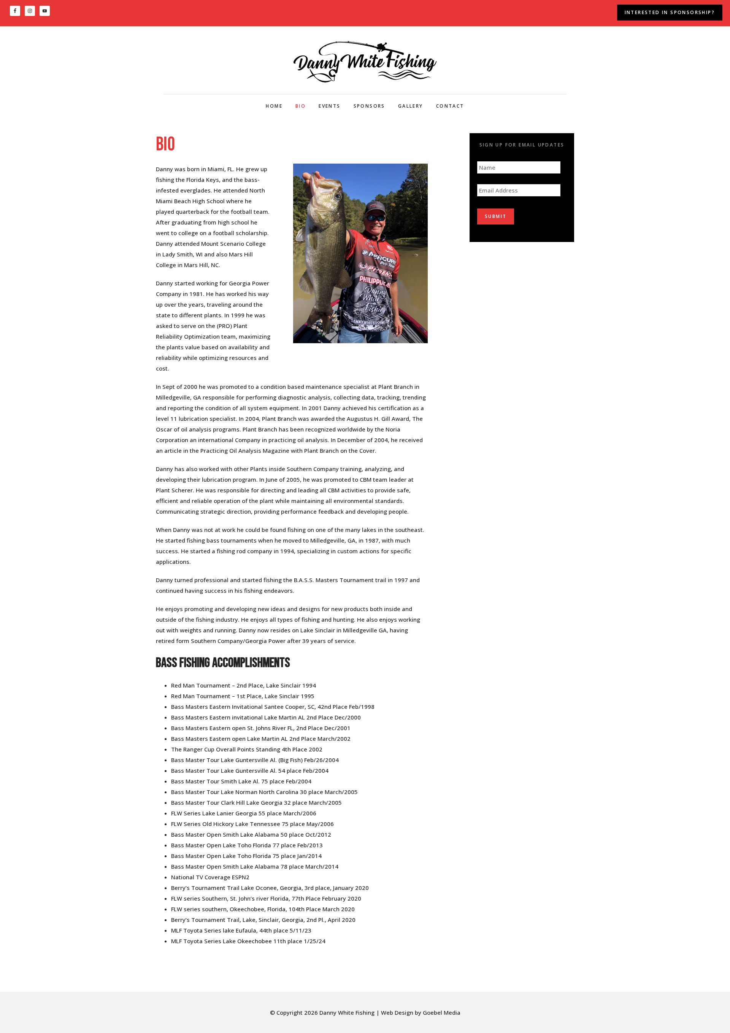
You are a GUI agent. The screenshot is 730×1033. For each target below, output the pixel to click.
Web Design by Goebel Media (420, 1012)
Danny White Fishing (365, 61)
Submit (495, 216)
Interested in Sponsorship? (670, 12)
